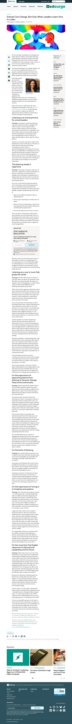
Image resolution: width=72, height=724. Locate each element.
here (36, 639)
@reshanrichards (27, 613)
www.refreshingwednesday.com (21, 627)
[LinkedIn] (21, 636)
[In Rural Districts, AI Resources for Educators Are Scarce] (59, 112)
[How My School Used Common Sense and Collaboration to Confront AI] (59, 89)
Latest (31, 691)
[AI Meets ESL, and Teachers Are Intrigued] (59, 66)
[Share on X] (9, 73)
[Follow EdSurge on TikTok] (64, 707)
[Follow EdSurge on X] (57, 707)
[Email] (10, 636)
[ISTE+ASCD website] (21, 1)
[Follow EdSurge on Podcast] (64, 710)
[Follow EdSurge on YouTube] (57, 710)
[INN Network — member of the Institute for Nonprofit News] (59, 692)
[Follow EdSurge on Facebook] (54, 710)
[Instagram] (13, 636)
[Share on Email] (9, 61)
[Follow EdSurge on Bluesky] (61, 707)
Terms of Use (30, 250)
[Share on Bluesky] (9, 69)
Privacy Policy (9, 719)
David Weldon (56, 103)
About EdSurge (10, 691)
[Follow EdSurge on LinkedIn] (51, 710)
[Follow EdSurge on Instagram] (54, 707)
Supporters (9, 695)
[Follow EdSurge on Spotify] (61, 710)
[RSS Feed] (7, 636)
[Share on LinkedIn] (9, 77)
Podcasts (23, 6)
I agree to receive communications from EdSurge (25, 254)
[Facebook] (24, 636)
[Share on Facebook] (9, 80)
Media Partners (10, 698)
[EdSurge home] (12, 1)
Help (21, 719)
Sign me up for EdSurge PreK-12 (20, 241)
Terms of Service (16, 719)
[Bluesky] (16, 636)
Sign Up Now (32, 245)
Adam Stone (56, 69)
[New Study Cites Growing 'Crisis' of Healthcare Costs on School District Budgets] (59, 100)
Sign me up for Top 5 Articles (33, 241)
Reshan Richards (11, 21)
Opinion (15, 6)
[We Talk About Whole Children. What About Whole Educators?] (59, 77)
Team (8, 693)
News (9, 6)
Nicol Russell (56, 80)
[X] (19, 636)
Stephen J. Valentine (20, 21)
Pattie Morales (56, 92)
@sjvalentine (27, 620)
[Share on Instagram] (9, 65)
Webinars (40, 6)
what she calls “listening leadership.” (25, 108)
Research (32, 6)
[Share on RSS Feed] (9, 57)
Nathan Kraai (56, 126)
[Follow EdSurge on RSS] (51, 707)
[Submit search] (64, 1)
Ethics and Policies (11, 696)
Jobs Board (45, 689)
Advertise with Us (23, 689)
